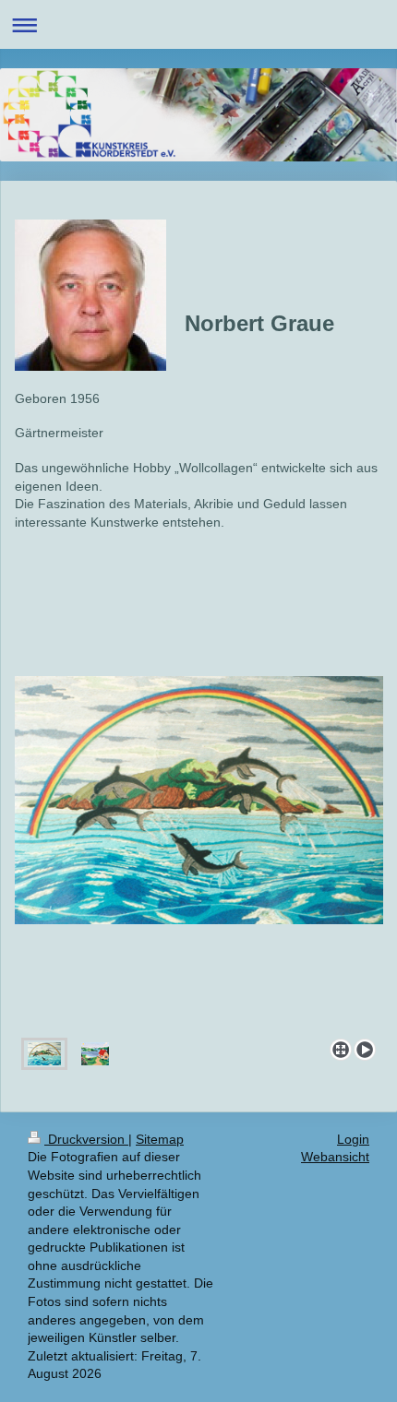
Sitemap (160, 1139)
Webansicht (335, 1156)
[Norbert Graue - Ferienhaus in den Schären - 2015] (95, 1053)
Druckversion (86, 1139)
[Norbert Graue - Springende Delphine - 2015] (199, 853)
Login (353, 1139)
